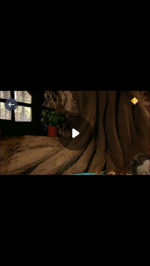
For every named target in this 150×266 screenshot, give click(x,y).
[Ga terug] (11, 104)
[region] (75, 133)
